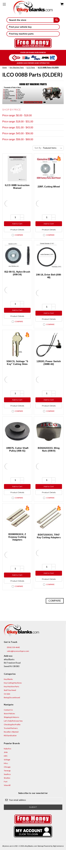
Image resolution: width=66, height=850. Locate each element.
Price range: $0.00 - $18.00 (17, 115)
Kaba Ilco (7, 748)
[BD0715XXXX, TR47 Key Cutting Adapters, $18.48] (49, 518)
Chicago (7, 767)
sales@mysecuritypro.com (18, 651)
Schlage (7, 759)
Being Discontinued (12, 697)
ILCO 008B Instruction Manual (17, 186)
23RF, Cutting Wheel (49, 186)
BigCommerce (58, 846)
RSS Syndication (10, 735)
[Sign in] (33, 831)
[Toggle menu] (4, 4)
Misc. (6, 763)
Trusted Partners (11, 728)
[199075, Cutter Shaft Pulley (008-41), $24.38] (17, 431)
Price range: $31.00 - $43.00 (17, 127)
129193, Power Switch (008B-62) (49, 362)
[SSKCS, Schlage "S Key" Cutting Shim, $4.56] (17, 344)
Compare (19, 235)
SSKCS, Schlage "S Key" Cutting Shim (17, 362)
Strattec (7, 778)
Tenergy (7, 770)
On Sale (7, 694)
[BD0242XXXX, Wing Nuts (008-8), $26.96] (49, 431)
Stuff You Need (10, 690)
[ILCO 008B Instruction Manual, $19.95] (17, 168)
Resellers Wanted (11, 732)
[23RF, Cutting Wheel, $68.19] (49, 168)
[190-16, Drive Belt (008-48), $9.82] (49, 255)
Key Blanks (8, 679)
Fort (5, 781)
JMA (6, 752)
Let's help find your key (13, 721)
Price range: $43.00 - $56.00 (17, 133)
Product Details (17, 229)
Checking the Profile (12, 724)
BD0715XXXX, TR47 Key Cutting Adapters (49, 536)
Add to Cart (17, 223)
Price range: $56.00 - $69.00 (17, 139)
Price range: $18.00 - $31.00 (17, 121)
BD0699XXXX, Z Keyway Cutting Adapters (17, 537)
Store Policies (9, 713)
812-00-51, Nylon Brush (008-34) (17, 273)
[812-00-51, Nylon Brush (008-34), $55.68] (17, 255)
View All (7, 785)
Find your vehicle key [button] (20, 27)
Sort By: (38, 148)
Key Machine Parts (11, 686)
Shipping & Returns (11, 717)
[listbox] (53, 148)
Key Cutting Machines (13, 683)
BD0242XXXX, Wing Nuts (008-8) (49, 449)
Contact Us (8, 710)
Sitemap (40, 846)
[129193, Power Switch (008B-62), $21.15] (49, 344)
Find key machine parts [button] (21, 34)
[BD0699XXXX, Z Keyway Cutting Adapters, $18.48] (17, 518)
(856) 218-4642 (13, 647)
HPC (6, 756)
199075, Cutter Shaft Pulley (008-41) (17, 449)
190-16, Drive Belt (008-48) (48, 276)
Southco (7, 774)
